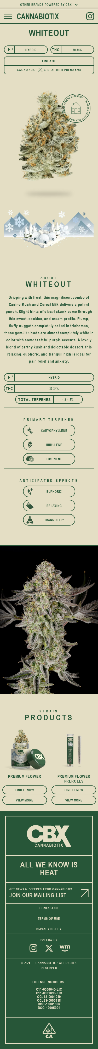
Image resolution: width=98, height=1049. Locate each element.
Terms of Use (49, 918)
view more (24, 800)
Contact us (49, 908)
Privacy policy (49, 929)
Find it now (24, 790)
